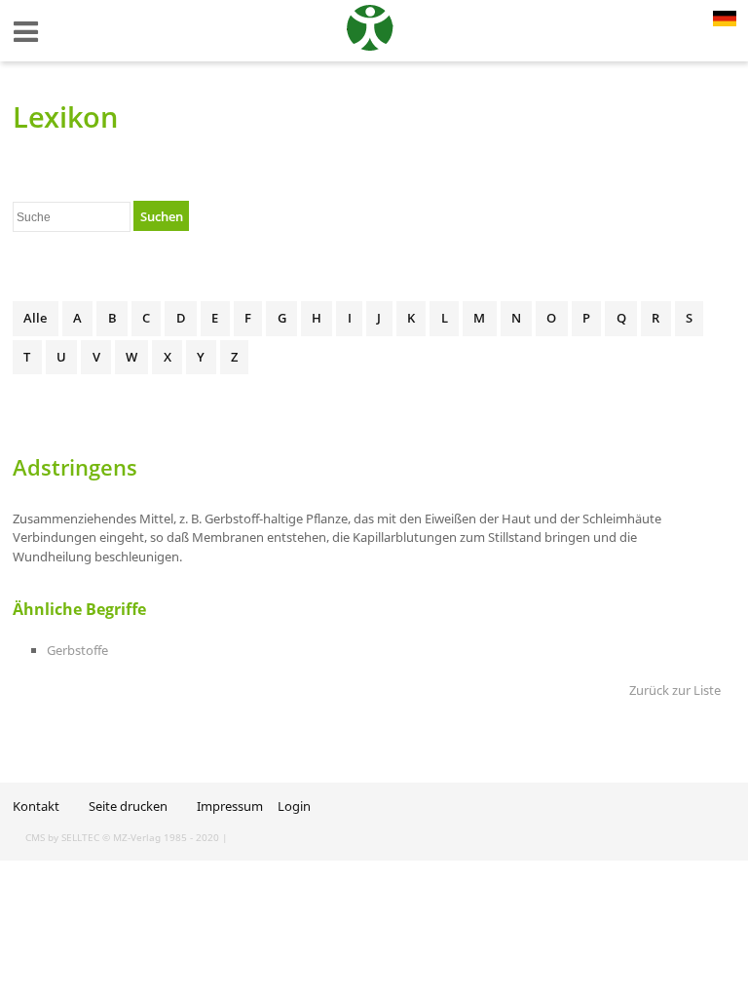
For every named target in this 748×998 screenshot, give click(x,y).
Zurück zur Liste (675, 690)
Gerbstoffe (77, 650)
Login (294, 806)
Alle (35, 317)
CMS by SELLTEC (62, 837)
